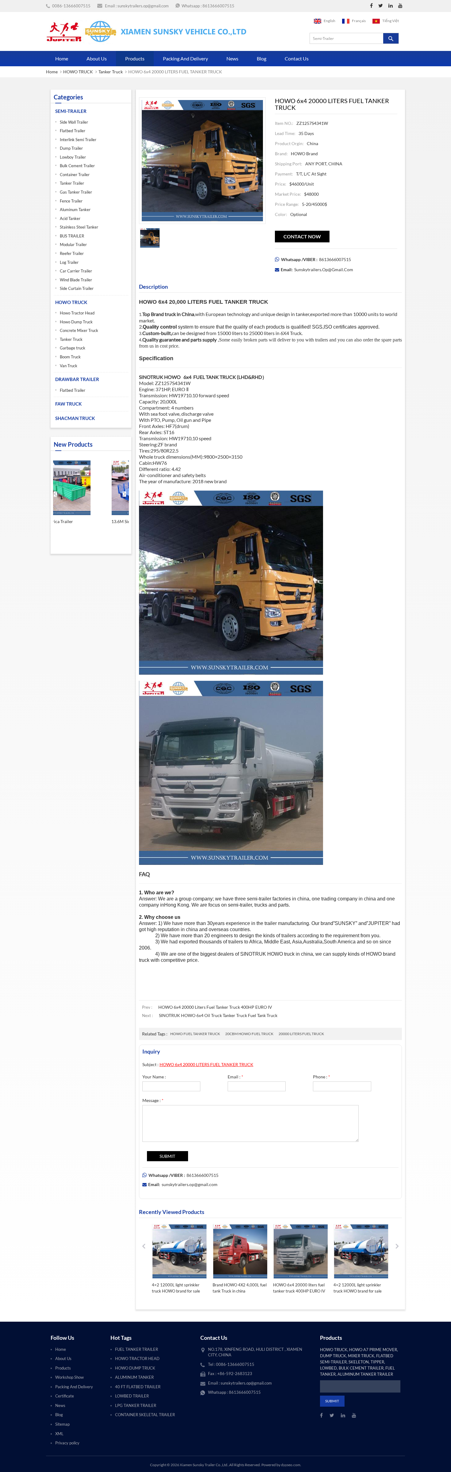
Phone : (321, 1076)
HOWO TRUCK (78, 71)
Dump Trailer (71, 148)
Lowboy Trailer (73, 157)
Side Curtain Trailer (77, 288)
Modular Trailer (73, 244)
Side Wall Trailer (74, 122)
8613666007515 (218, 5)
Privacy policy (67, 1442)
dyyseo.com (290, 1464)
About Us (97, 58)
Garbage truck (72, 347)
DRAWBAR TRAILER (77, 379)
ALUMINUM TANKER (134, 1377)
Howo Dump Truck (76, 321)
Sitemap (62, 1424)
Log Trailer (69, 262)
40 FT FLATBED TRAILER (137, 1386)
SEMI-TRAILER (71, 111)
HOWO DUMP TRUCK (135, 1368)
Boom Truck (70, 356)
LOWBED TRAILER (132, 1395)
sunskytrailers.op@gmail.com (143, 5)
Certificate (64, 1395)
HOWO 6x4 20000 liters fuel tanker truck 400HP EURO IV (215, 1007)
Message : (153, 1100)
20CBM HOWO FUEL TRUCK (249, 1033)
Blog (261, 58)
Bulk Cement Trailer (77, 165)
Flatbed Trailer (72, 130)
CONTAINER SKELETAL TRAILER (145, 1414)
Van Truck (68, 365)
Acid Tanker (70, 218)
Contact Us (297, 58)
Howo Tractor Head (77, 312)
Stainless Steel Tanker (79, 227)
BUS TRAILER (72, 235)
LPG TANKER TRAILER (135, 1405)
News (232, 58)
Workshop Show (69, 1377)
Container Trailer (75, 174)
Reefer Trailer (72, 253)
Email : (235, 1076)
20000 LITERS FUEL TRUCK (301, 1033)
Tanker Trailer (72, 183)
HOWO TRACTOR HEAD (137, 1358)
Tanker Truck (110, 71)
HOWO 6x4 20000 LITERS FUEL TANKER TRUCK (206, 1064)
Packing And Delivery (185, 58)
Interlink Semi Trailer (78, 139)
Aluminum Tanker (75, 209)
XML (59, 1433)
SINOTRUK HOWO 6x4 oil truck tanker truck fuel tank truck (218, 1015)
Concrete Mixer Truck (79, 330)
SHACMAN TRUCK (75, 418)
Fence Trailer (71, 200)
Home (61, 58)
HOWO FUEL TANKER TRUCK (195, 1033)
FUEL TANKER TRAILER (136, 1349)
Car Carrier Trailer (76, 270)
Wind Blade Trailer (76, 279)
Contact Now (302, 236)
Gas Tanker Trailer (76, 192)
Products (135, 58)
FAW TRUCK (68, 404)
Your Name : (154, 1076)
